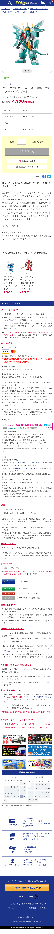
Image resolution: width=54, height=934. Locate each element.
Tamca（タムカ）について (12, 629)
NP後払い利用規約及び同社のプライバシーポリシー (21, 468)
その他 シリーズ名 (20, 9)
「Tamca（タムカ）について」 (15, 651)
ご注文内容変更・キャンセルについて (17, 720)
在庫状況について (8, 605)
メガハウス (7, 84)
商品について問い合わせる (28, 167)
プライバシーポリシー (15, 908)
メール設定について (9, 310)
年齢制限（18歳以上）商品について (16, 665)
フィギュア (5, 9)
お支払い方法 (6, 343)
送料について (6, 505)
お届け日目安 (6, 564)
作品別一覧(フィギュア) (10, 12)
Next (51, 71)
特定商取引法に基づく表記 (32, 904)
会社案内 (14, 904)
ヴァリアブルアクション (39, 9)
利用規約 (43, 908)
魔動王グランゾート (36, 12)
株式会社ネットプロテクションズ (30, 463)
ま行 (24, 12)
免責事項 (32, 908)
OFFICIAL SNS (25, 896)
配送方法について (8, 544)
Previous (2, 71)
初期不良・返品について (11, 690)
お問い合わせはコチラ (26, 887)
